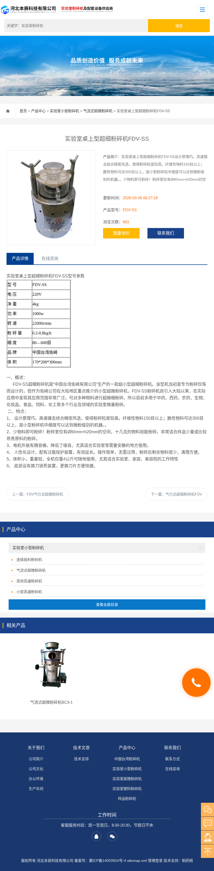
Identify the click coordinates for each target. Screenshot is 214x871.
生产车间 (36, 789)
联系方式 (172, 759)
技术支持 (81, 759)
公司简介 (36, 759)
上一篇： (37, 494)
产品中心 (38, 111)
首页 (23, 111)
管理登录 (155, 860)
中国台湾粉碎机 (127, 759)
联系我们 (165, 233)
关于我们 (36, 747)
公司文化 (36, 769)
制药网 (187, 860)
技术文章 (81, 747)
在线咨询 (172, 769)
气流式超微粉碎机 (97, 111)
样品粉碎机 (127, 798)
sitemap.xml (137, 860)
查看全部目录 (107, 604)
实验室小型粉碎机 (64, 111)
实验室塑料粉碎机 (127, 789)
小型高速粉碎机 (29, 592)
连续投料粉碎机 (29, 559)
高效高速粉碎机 (29, 581)
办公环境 (36, 779)
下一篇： (176, 494)
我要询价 (121, 233)
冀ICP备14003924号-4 (107, 860)
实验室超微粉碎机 (127, 779)
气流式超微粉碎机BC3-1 (51, 702)
